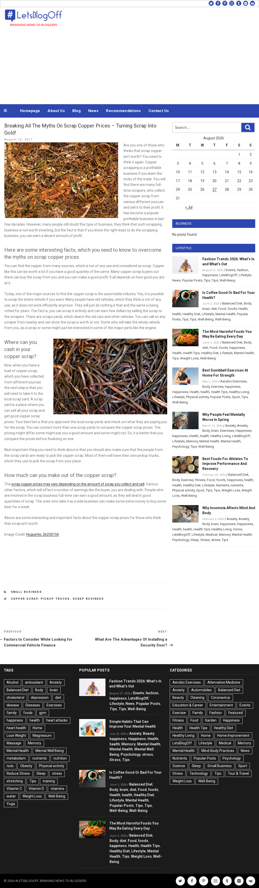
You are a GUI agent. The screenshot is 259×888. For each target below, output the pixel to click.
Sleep (194, 540)
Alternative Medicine (223, 682)
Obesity (26, 766)
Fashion (215, 713)
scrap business (88, 598)
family (12, 713)
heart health (16, 728)
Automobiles (201, 690)
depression (40, 698)
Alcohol (12, 682)
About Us (56, 111)
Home (237, 529)
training (49, 781)
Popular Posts (192, 280)
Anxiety (230, 425)
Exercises (227, 430)
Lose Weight (16, 735)
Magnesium (42, 735)
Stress (205, 540)
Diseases (33, 705)
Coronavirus (220, 698)
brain (206, 309)
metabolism (16, 758)
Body (247, 303)
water (11, 796)
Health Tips (191, 353)
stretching (15, 781)
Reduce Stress (18, 773)
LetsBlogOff (228, 275)
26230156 (51, 534)
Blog (76, 111)
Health (243, 309)
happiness (210, 275)
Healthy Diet (191, 314)
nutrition (60, 758)
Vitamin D (36, 789)
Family (197, 713)
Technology (198, 773)
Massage (14, 743)
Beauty (148, 733)
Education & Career (187, 705)
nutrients (237, 485)
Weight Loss (189, 358)
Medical (211, 534)
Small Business (26, 592)
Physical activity (197, 397)
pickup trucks (55, 598)
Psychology (180, 446)
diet (214, 309)
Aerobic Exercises (233, 381)
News (93, 111)
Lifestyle (245, 275)
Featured (235, 713)
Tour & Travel (238, 773)
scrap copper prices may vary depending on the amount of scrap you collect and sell (77, 484)
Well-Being (227, 280)
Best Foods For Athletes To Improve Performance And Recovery (225, 464)
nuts (10, 766)
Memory (192, 441)
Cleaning (197, 698)
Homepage (30, 111)
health (176, 314)
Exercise (217, 386)
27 (214, 189)
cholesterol (15, 698)
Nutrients (222, 485)
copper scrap (24, 598)
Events (230, 270)
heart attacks (57, 720)
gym (42, 713)
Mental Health (225, 314)
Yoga (11, 804)
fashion (242, 270)
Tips (207, 280)
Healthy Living (239, 392)
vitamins (57, 789)
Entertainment (221, 705)
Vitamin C (14, 789)
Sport (236, 397)
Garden (211, 720)
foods (232, 309)
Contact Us (158, 111)
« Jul (188, 207)
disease (13, 705)
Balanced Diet (232, 303)
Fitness (200, 480)
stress (215, 540)
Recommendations (123, 111)
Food (222, 309)
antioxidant (34, 682)
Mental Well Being (49, 751)
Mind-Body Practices (217, 751)
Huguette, (34, 534)
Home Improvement (233, 735)
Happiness (180, 392)
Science (178, 766)
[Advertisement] (129, 65)
